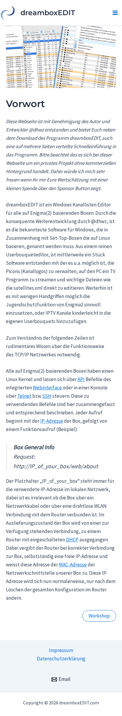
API (81, 379)
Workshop (99, 615)
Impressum (61, 650)
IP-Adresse (51, 421)
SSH (47, 396)
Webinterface (47, 387)
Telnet (24, 396)
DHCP (72, 539)
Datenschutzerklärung (61, 658)
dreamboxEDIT (47, 12)
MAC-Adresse (73, 564)
